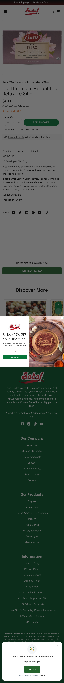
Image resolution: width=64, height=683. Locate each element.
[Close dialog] (62, 318)
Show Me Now (15, 357)
